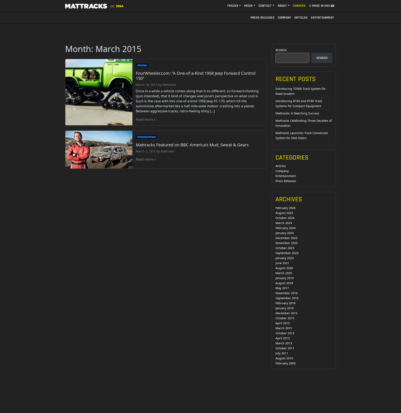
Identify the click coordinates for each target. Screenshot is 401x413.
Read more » (146, 119)
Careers (299, 6)
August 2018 (284, 283)
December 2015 (286, 313)
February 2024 (285, 228)
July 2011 (281, 353)
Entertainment (322, 17)
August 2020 (284, 268)
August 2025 (284, 213)
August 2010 (284, 358)
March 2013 (283, 343)
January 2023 (284, 258)
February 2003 (285, 363)
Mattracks (169, 85)
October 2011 (284, 348)
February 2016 (285, 303)
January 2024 (284, 233)
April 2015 (282, 323)
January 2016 (284, 308)
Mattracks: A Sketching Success (297, 113)
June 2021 (282, 263)
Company (284, 17)
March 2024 (283, 223)
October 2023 (284, 248)
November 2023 (286, 243)
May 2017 (282, 288)
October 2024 (284, 218)
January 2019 (284, 278)
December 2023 (286, 238)
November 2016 (286, 293)
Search (281, 50)
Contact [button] (265, 6)
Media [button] (248, 6)
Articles (301, 17)
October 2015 (284, 318)
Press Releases (262, 17)
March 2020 (283, 273)
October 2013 (284, 333)
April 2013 (282, 338)
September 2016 (286, 298)
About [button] (282, 6)
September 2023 (286, 253)
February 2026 (285, 208)
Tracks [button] (232, 6)
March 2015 (283, 328)
